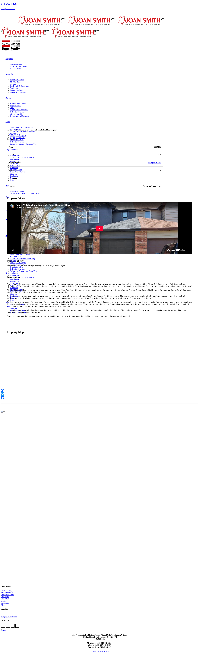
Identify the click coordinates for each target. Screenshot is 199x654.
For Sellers (5, 599)
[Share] (99, 397)
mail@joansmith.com (8, 9)
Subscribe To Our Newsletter (11, 613)
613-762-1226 (9, 3)
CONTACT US (14, 134)
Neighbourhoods (7, 593)
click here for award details (100, 651)
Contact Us (5, 603)
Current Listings (7, 590)
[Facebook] (99, 390)
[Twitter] (99, 394)
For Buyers (5, 597)
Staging (3, 601)
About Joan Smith (7, 595)
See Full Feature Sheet (18, 194)
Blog (2, 605)
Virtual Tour (35, 194)
